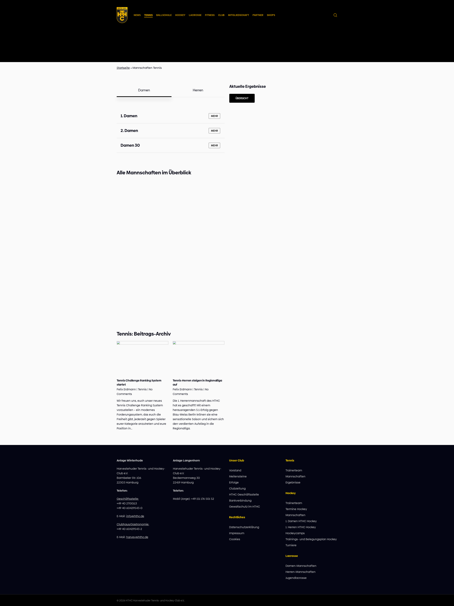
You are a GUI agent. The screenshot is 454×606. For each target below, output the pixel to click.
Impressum (236, 533)
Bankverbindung (240, 501)
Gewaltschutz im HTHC (244, 507)
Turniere (291, 545)
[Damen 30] (171, 145)
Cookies (234, 539)
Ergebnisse (293, 482)
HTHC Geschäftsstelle (244, 494)
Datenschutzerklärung (244, 527)
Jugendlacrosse (296, 578)
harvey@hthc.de (137, 537)
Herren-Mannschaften (300, 572)
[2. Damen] (171, 130)
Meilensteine (238, 476)
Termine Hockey (296, 509)
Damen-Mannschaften (301, 566)
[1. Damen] (171, 116)
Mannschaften (295, 476)
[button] (144, 90)
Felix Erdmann (126, 389)
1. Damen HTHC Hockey (301, 521)
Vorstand (235, 470)
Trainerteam (294, 470)
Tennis (142, 389)
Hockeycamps (295, 533)
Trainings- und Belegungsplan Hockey (311, 539)
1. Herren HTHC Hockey (301, 527)
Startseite (123, 68)
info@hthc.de (135, 516)
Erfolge (234, 482)
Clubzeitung (237, 488)
